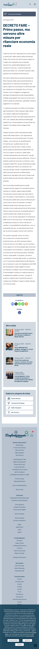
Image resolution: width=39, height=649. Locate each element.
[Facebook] (12, 303)
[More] (26, 303)
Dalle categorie (16, 408)
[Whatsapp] (19, 303)
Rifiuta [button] (19, 644)
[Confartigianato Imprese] (10, 4)
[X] (16, 303)
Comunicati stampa (17, 403)
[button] (35, 4)
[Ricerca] (29, 4)
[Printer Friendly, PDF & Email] (19, 313)
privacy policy (30, 636)
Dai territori (15, 412)
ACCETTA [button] (27, 640)
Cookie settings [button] (13, 640)
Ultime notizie (15, 398)
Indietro (20, 295)
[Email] (22, 303)
